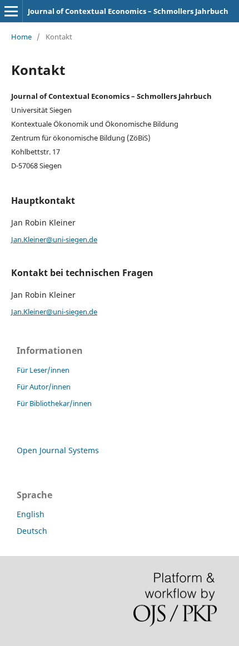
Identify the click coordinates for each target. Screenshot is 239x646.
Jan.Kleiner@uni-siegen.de (54, 239)
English (30, 514)
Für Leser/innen (43, 370)
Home (21, 37)
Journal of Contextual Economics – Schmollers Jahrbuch (128, 11)
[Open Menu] (11, 11)
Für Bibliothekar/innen (54, 403)
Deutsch (32, 530)
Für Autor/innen (44, 387)
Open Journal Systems (58, 450)
